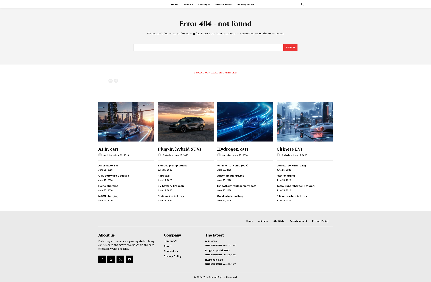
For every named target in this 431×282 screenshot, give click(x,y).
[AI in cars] (126, 122)
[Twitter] (120, 259)
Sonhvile (107, 155)
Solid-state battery (230, 196)
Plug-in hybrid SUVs (179, 149)
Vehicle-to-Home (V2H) (232, 165)
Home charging (108, 185)
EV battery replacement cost (237, 185)
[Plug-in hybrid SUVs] (186, 122)
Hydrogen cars (232, 149)
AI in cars (108, 149)
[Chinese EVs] (305, 122)
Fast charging (286, 175)
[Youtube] (129, 259)
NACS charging (108, 196)
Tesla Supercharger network (296, 185)
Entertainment (213, 245)
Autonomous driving (230, 175)
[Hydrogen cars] (245, 122)
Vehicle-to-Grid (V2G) (291, 165)
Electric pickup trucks (172, 165)
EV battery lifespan (171, 185)
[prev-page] (110, 81)
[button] (302, 4)
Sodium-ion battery (171, 196)
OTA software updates (113, 175)
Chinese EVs (290, 149)
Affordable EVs (108, 165)
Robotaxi (164, 175)
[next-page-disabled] (116, 81)
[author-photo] (100, 155)
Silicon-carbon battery (292, 196)
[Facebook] (102, 259)
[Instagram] (111, 259)
